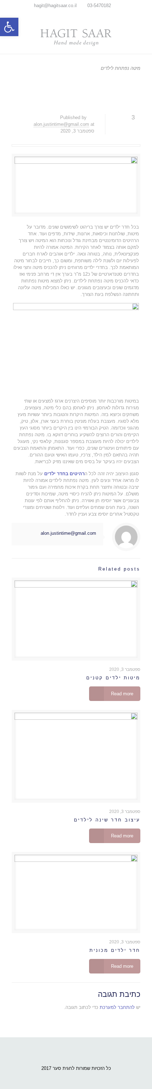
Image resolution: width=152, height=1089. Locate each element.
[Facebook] (80, 14)
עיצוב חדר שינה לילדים (107, 820)
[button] (9, 27)
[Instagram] (71, 14)
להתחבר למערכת (117, 1007)
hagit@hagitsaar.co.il (55, 5)
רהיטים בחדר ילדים (64, 473)
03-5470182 (99, 5)
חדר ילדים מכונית (114, 950)
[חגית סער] (76, 37)
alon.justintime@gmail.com (61, 124)
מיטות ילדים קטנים (113, 677)
